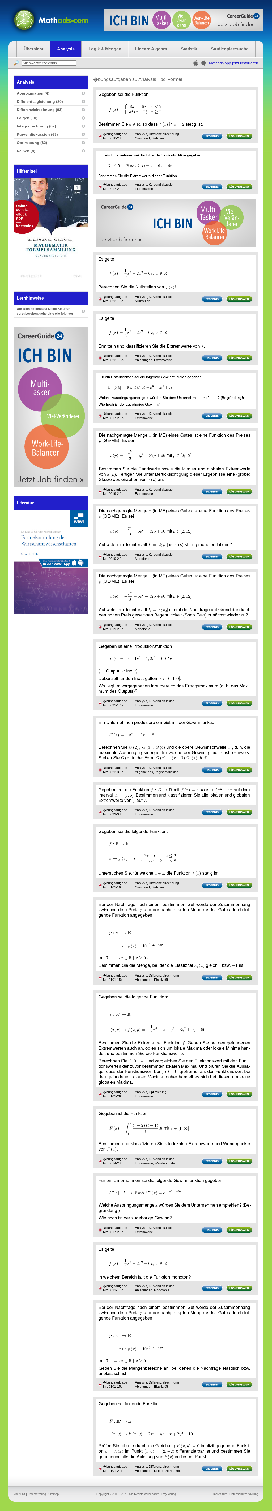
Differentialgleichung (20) (40, 101)
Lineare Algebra (151, 49)
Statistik (189, 49)
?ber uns (19, 1494)
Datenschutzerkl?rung (244, 1494)
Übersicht (33, 49)
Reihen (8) (26, 151)
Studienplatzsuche (230, 49)
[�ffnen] (51, 612)
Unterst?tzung (37, 1494)
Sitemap (53, 1494)
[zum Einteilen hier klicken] (100, 136)
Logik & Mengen (104, 49)
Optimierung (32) (32, 143)
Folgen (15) (27, 118)
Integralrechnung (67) (36, 126)
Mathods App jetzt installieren (233, 63)
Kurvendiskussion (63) (37, 134)
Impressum (219, 1494)
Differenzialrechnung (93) (40, 110)
